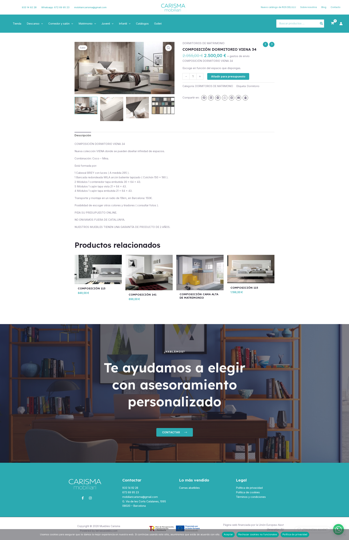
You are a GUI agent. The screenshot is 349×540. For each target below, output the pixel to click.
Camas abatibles (189, 487)
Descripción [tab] (83, 135)
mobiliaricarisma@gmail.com (90, 7)
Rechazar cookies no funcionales (257, 534)
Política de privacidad (249, 487)
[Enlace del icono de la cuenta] (341, 23)
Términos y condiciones (251, 497)
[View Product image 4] (163, 105)
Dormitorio (253, 86)
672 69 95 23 (130, 492)
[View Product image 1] (86, 105)
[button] (41, 24)
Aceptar (228, 534)
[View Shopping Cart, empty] (332, 23)
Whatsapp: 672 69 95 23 (55, 7)
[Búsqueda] (321, 23)
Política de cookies (248, 492)
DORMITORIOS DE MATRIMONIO (203, 43)
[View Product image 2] (111, 109)
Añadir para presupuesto (228, 76)
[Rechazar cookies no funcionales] (344, 534)
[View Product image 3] (137, 107)
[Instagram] (14, 7)
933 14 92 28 (29, 7)
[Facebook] (8, 7)
